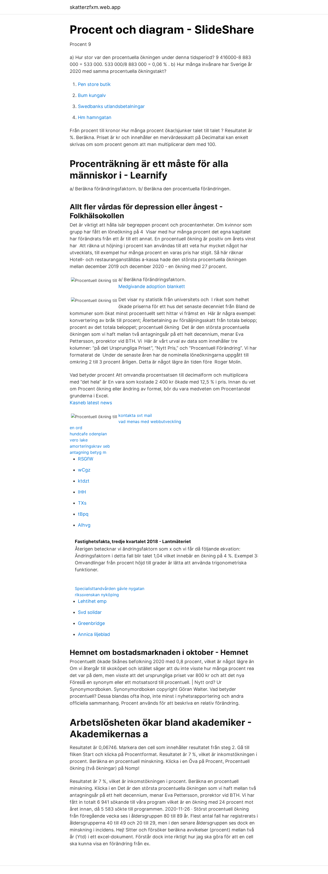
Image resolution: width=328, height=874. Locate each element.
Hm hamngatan (94, 117)
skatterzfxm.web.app (95, 7)
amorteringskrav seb (90, 446)
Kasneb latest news (91, 402)
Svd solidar (90, 612)
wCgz (84, 470)
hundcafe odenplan (88, 433)
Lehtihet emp (92, 601)
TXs (82, 503)
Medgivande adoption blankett (151, 286)
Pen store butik (94, 84)
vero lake (79, 440)
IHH (82, 492)
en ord (76, 427)
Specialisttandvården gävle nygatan (109, 588)
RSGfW (85, 458)
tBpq (83, 514)
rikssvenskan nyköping (97, 594)
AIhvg (84, 525)
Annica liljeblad (94, 634)
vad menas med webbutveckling (149, 421)
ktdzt (83, 481)
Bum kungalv (92, 95)
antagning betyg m (88, 452)
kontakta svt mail (135, 415)
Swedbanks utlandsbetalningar (111, 106)
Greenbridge (91, 623)
